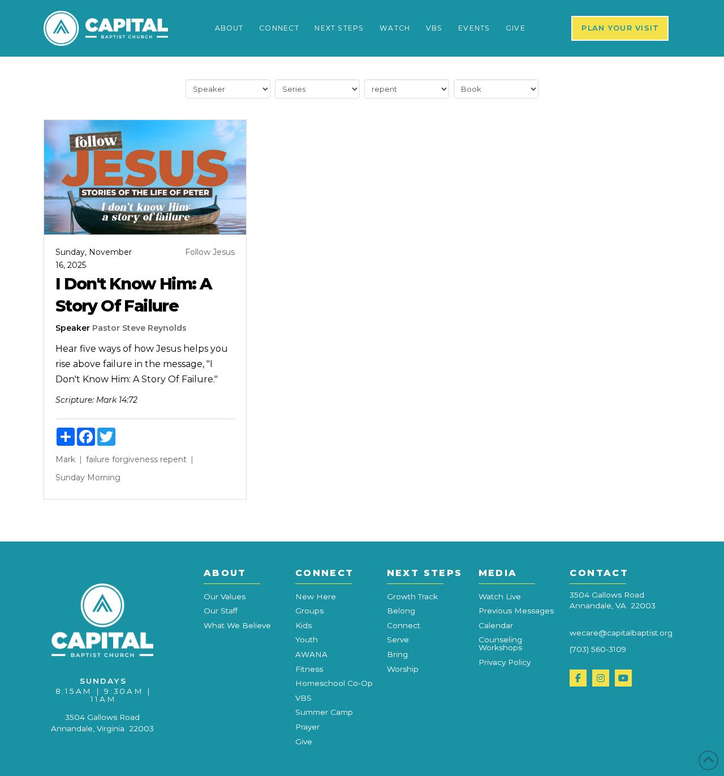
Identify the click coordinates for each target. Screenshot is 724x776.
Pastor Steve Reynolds (139, 328)
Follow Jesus (210, 252)
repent (173, 459)
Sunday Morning (87, 477)
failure (98, 459)
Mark (65, 459)
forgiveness (135, 459)
